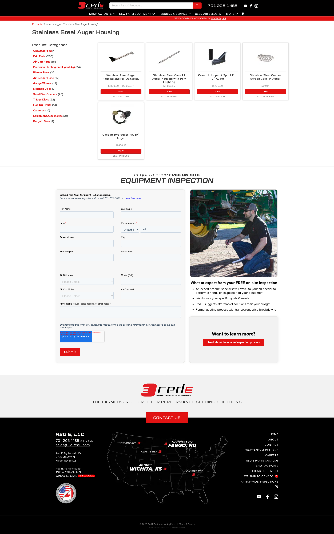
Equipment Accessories (48, 116)
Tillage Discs (41, 99)
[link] (68, 458)
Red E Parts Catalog (262, 460)
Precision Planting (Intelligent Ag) (54, 67)
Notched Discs (42, 89)
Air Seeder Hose (43, 78)
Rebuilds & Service (173, 14)
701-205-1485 (223, 5)
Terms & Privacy (187, 524)
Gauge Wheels (42, 83)
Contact (271, 445)
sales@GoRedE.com (73, 444)
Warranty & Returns (261, 450)
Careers (271, 455)
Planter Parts (41, 72)
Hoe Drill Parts (42, 105)
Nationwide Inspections (259, 481)
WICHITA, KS (185, 18)
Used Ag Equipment (263, 471)
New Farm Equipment (135, 14)
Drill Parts (39, 56)
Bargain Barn (41, 121)
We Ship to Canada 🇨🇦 (261, 476)
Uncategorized (42, 51)
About (273, 439)
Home (274, 434)
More (230, 14)
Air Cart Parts (41, 61)
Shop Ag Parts (100, 14)
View (121, 91)
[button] (197, 5)
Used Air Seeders (208, 14)
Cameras (39, 110)
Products (37, 24)
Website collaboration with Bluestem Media (167, 528)
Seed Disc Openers (45, 94)
